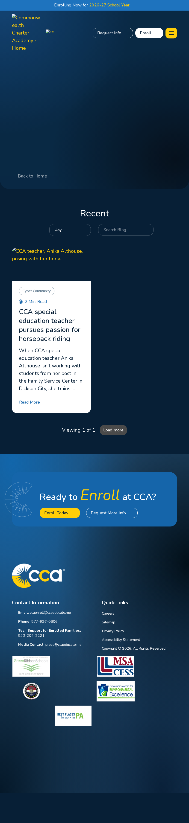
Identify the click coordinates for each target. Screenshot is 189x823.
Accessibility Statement (121, 639)
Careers (108, 613)
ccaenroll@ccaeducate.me (50, 612)
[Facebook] (125, 575)
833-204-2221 (31, 635)
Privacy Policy (113, 631)
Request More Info (108, 513)
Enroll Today (56, 513)
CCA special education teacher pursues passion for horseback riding (49, 325)
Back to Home (32, 176)
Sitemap (108, 622)
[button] (171, 33)
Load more (113, 430)
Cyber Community (37, 291)
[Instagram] (162, 575)
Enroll (145, 33)
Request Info (109, 33)
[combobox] (70, 230)
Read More (29, 402)
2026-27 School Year (109, 5)
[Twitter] (150, 575)
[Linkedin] (137, 575)
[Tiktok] (174, 575)
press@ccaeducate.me (63, 644)
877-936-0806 (44, 621)
